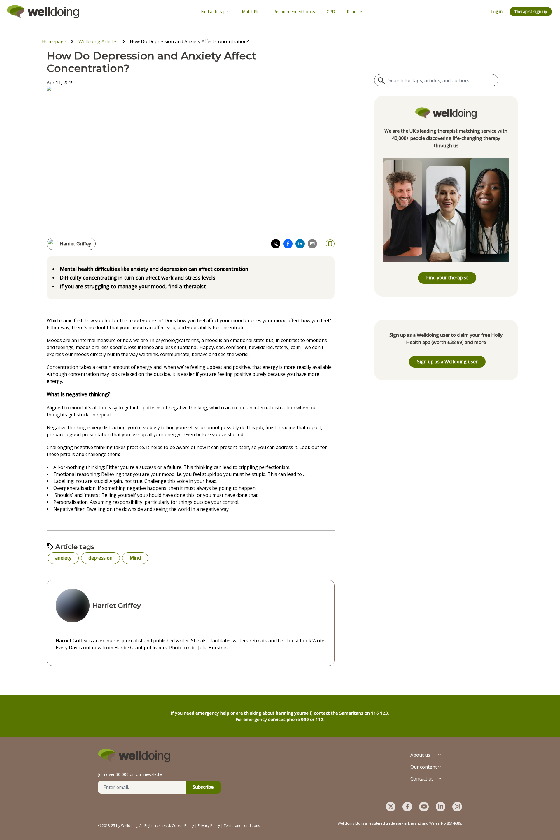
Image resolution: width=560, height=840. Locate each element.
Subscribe (203, 787)
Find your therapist (447, 277)
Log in (497, 11)
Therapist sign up (530, 11)
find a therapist (187, 286)
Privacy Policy (209, 825)
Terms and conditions (242, 825)
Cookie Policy (183, 825)
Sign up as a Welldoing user (447, 361)
